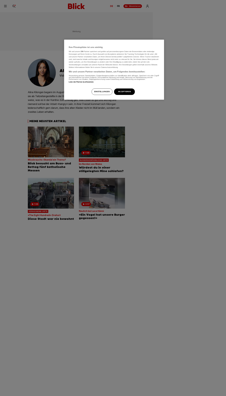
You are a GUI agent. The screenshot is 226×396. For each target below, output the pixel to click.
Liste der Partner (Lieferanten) (81, 82)
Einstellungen (102, 91)
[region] (114, 70)
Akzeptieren (124, 91)
